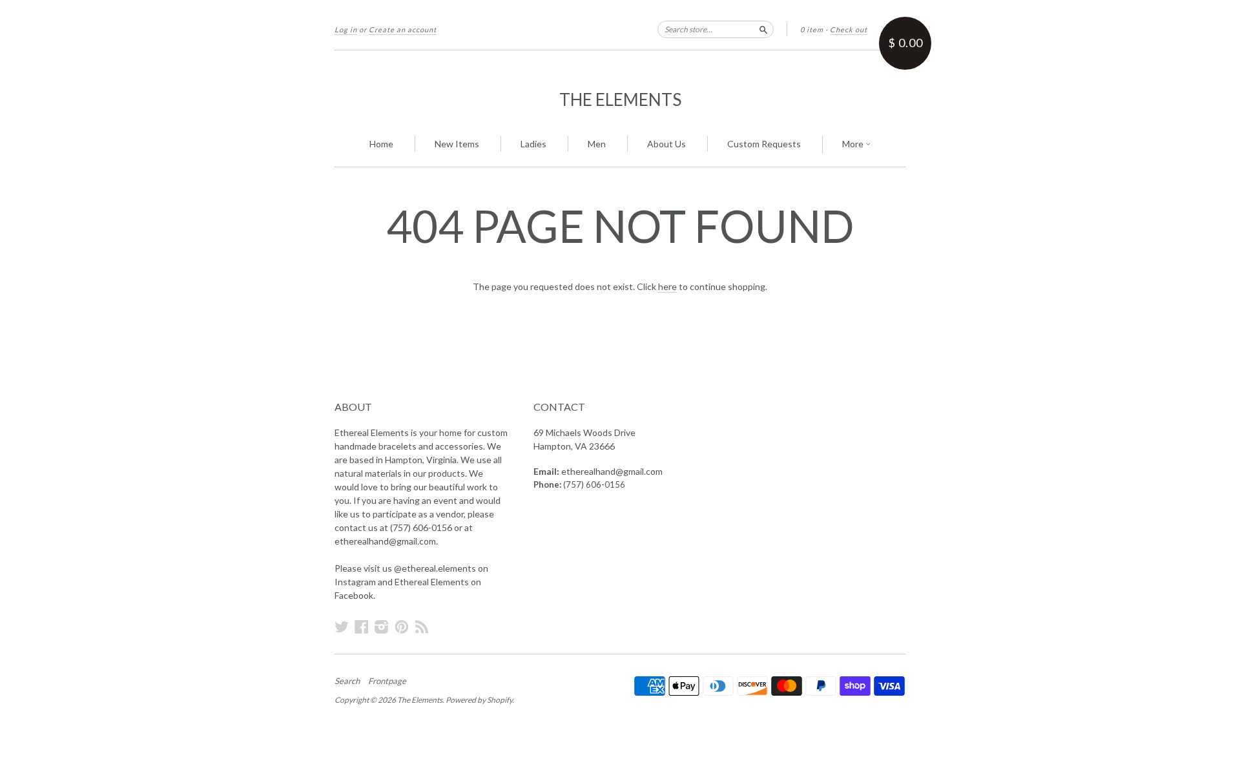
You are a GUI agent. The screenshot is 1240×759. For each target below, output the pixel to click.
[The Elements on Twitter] (342, 626)
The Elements (620, 99)
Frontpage (387, 680)
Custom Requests (764, 143)
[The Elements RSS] (422, 626)
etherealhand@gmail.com (612, 471)
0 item (811, 29)
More (853, 143)
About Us (666, 143)
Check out (848, 29)
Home (381, 143)
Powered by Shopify (479, 700)
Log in (346, 29)
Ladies (533, 143)
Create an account (403, 29)
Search (347, 680)
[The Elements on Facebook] (362, 626)
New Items (457, 143)
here (667, 286)
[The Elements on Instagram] (382, 626)
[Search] (763, 29)
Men (597, 143)
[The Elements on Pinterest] (402, 626)
